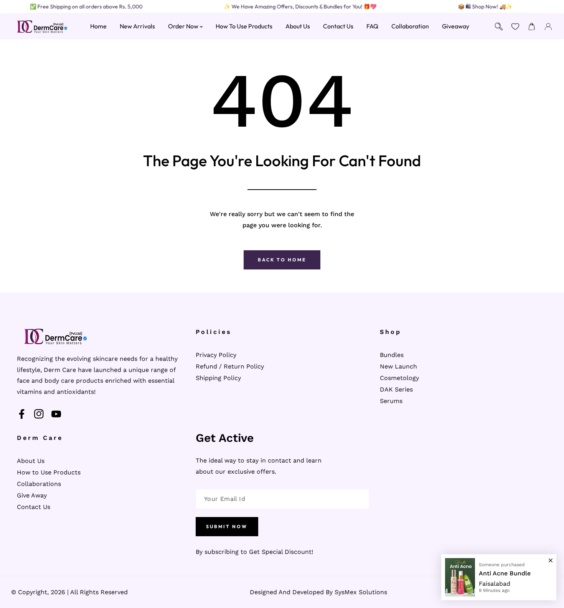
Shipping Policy (218, 378)
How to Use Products (49, 472)
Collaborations (39, 483)
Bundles (392, 355)
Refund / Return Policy (230, 366)
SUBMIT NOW (226, 526)
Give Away (32, 495)
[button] (532, 26)
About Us (31, 460)
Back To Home (282, 260)
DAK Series (396, 389)
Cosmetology (399, 378)
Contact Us (33, 507)
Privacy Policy (216, 355)
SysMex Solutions (361, 592)
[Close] (550, 557)
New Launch (398, 366)
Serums (391, 401)
